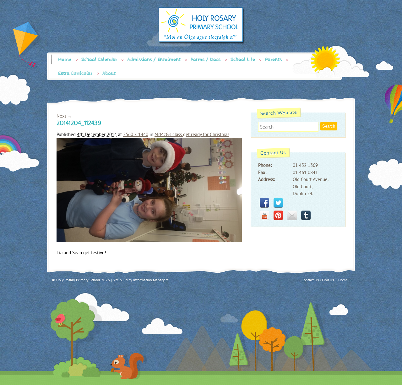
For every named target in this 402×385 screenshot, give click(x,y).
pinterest (278, 215)
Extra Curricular (75, 73)
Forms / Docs (205, 60)
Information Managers (150, 280)
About (109, 73)
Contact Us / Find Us (318, 280)
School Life (243, 60)
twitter (278, 202)
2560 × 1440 (135, 134)
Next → (64, 116)
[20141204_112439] (149, 241)
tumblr (306, 215)
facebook (264, 202)
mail (292, 215)
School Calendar (99, 60)
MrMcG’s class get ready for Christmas (192, 134)
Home (64, 60)
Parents (273, 60)
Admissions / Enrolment (154, 60)
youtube (264, 215)
